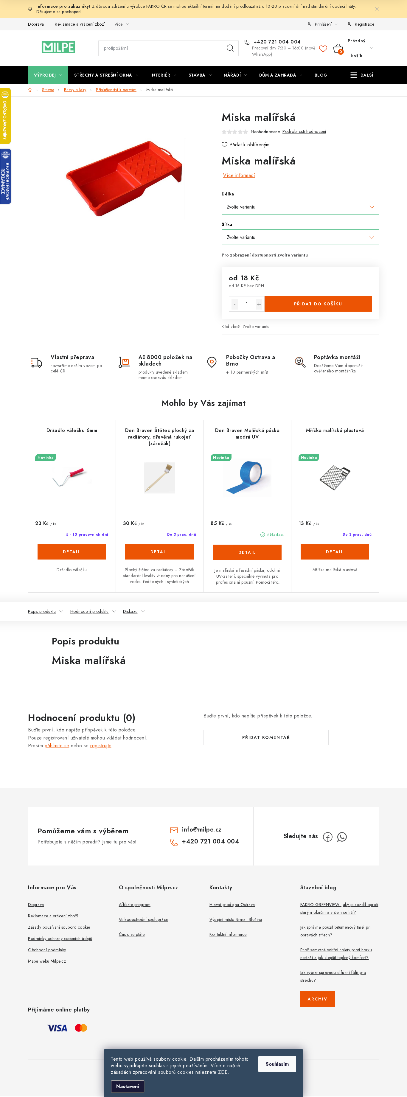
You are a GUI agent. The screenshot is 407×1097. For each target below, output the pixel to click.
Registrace (364, 24)
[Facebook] (328, 837)
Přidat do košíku (318, 304)
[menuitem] (48, 75)
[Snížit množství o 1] (235, 304)
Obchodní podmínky (47, 950)
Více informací (239, 175)
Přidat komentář (266, 737)
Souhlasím (277, 1064)
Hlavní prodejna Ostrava (232, 905)
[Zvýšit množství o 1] (259, 304)
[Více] (362, 75)
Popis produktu (42, 611)
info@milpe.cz (202, 829)
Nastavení (127, 1086)
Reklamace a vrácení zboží (80, 24)
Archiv (317, 999)
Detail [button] (72, 552)
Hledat (230, 48)
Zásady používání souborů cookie (59, 927)
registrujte (100, 745)
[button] (71, 552)
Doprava (36, 24)
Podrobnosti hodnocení (304, 131)
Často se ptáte (132, 934)
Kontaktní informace (228, 934)
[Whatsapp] (342, 837)
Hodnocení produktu (89, 611)
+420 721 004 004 (276, 42)
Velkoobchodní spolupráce (143, 919)
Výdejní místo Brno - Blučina (235, 919)
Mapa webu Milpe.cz (47, 961)
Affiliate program (135, 905)
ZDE (223, 1072)
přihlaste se (57, 745)
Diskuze (130, 611)
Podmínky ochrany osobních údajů (60, 938)
